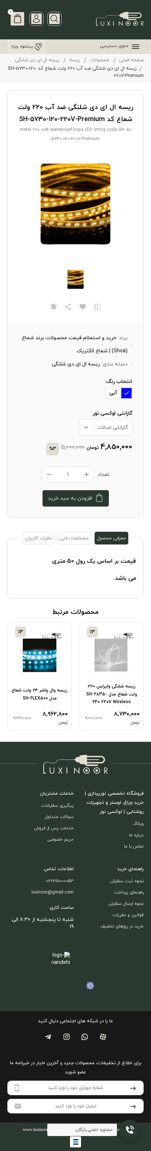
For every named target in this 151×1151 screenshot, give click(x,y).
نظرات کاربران (38, 538)
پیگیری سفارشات (57, 806)
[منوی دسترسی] (134, 46)
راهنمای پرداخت (129, 892)
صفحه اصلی (131, 60)
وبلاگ (138, 824)
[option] (111, 676)
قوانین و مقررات (128, 915)
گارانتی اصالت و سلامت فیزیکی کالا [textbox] (104, 427)
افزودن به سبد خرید (70, 498)
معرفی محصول (111, 538)
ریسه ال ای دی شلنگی (37, 60)
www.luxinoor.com (39, 1129)
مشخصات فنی (74, 538)
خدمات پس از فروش (54, 828)
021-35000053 (60, 881)
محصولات (99, 60)
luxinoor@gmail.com (53, 892)
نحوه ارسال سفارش (126, 904)
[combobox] (105, 427)
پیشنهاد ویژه (22, 46)
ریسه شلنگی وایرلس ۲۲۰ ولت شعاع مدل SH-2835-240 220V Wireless (111, 694)
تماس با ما (134, 846)
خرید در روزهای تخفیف (122, 926)
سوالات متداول (59, 817)
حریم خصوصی (60, 839)
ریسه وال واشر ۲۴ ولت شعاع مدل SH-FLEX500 (39, 694)
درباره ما (136, 835)
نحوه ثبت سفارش (127, 881)
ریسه (74, 60)
